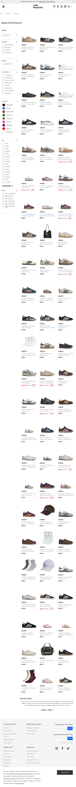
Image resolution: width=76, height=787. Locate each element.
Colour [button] (4, 101)
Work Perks (30, 757)
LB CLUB (6, 754)
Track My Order (31, 731)
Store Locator (7, 757)
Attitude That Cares (33, 760)
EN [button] (69, 6)
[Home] (38, 6)
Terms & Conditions (9, 734)
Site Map (6, 766)
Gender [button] (4, 42)
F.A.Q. (5, 737)
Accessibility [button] (7, 743)
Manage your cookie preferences (21, 774)
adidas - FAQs (46, 710)
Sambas (49, 703)
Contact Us (6, 728)
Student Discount (8, 751)
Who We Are (31, 754)
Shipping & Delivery (33, 728)
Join (70, 728)
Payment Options (8, 740)
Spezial (57, 703)
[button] (8, 186)
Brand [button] (4, 61)
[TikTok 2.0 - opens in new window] (68, 748)
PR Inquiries (7, 763)
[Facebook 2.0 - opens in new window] (62, 748)
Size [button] (3, 140)
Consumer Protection (33, 763)
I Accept (65, 772)
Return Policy (31, 734)
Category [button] (5, 72)
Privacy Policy (7, 731)
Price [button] (4, 190)
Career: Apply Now (33, 751)
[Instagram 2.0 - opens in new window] (56, 748)
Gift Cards (6, 760)
